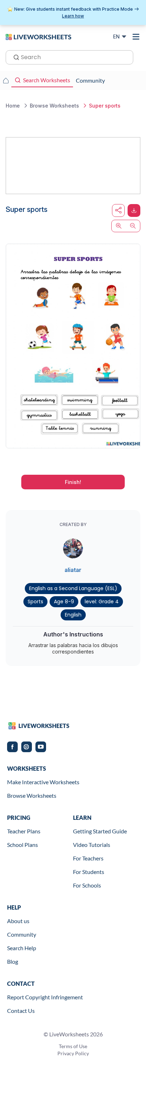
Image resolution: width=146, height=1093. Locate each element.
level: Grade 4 (102, 601)
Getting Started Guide (100, 831)
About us (18, 920)
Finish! (73, 482)
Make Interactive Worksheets (43, 782)
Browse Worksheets (31, 795)
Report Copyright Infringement (45, 997)
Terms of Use (73, 1046)
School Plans (22, 844)
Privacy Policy (73, 1053)
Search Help (21, 947)
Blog (12, 961)
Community (21, 934)
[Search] (14, 56)
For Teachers (88, 858)
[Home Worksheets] (5, 80)
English (73, 614)
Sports (35, 601)
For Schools (87, 885)
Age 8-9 (64, 601)
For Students (88, 871)
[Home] (38, 36)
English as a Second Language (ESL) (73, 588)
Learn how (73, 16)
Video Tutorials (91, 844)
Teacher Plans (23, 831)
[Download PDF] (134, 210)
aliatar (73, 569)
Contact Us (21, 1010)
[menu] (136, 36)
